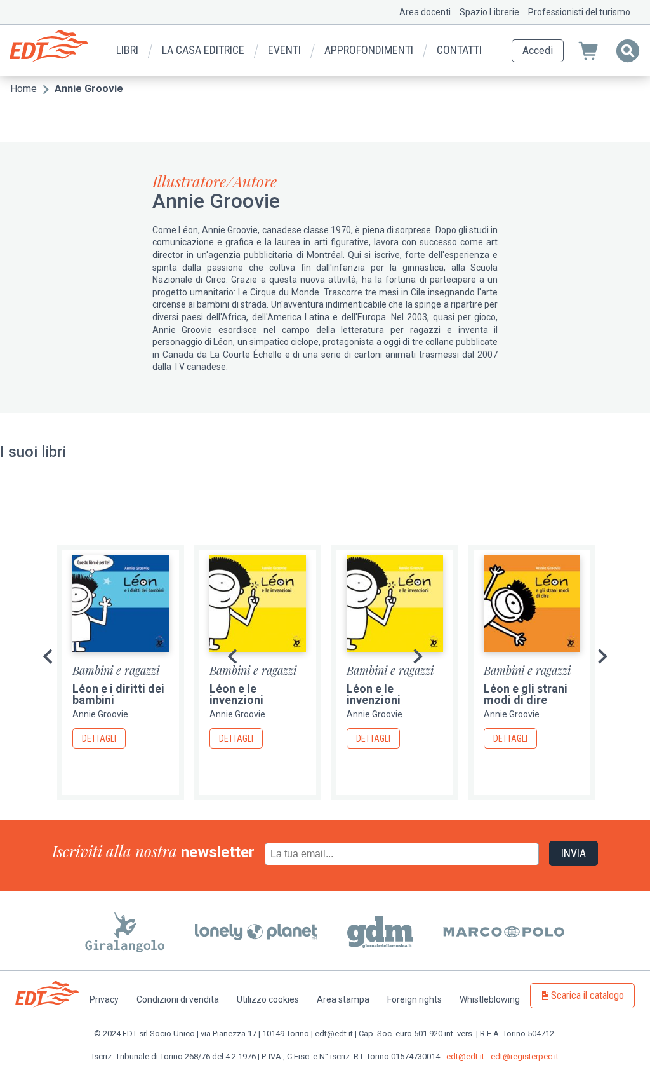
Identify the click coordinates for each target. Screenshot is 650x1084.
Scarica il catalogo (587, 995)
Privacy (104, 999)
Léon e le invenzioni (236, 694)
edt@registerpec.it (525, 1056)
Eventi (284, 50)
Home (23, 89)
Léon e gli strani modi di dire (525, 694)
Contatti (459, 50)
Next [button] (602, 656)
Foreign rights (414, 999)
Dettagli (99, 738)
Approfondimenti (368, 50)
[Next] (418, 656)
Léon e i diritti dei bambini (118, 694)
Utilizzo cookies (268, 999)
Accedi (537, 50)
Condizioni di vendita (177, 999)
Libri (127, 50)
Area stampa (343, 999)
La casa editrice (203, 50)
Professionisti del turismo (579, 12)
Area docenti (425, 12)
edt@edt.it (465, 1056)
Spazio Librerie (489, 12)
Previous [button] (232, 656)
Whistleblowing (490, 999)
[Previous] (47, 656)
